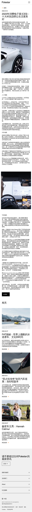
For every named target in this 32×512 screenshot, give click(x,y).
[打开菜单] (29, 2)
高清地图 (11, 144)
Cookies (3, 509)
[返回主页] (6, 2)
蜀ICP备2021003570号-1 (7, 503)
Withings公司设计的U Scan (11, 273)
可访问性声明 (10, 509)
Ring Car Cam (7, 158)
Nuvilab (13, 239)
